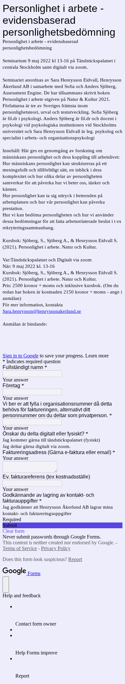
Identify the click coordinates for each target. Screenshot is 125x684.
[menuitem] (68, 615)
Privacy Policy (56, 548)
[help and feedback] (6, 584)
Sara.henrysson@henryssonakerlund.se (42, 311)
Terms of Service (20, 548)
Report (75, 559)
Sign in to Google (20, 355)
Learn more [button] (97, 355)
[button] (62, 525)
